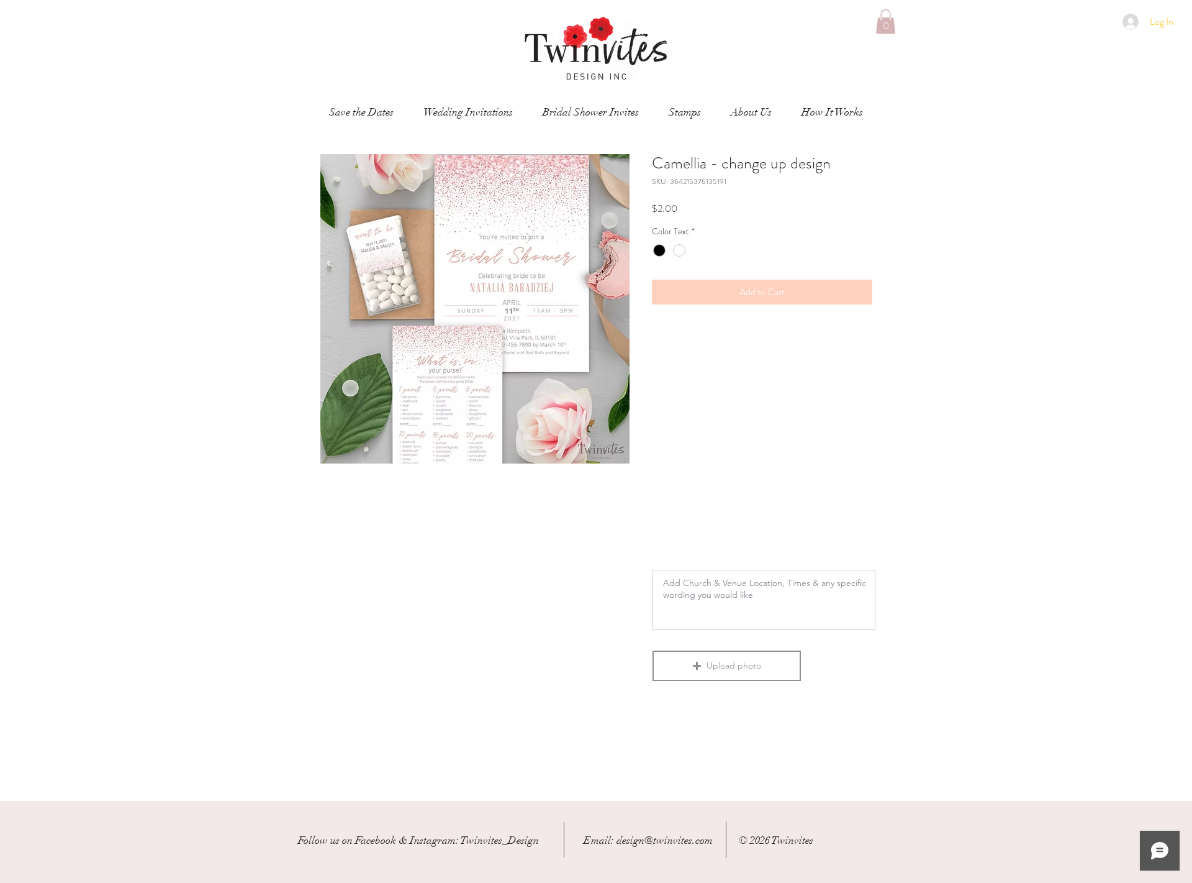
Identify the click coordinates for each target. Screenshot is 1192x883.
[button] (885, 21)
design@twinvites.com (664, 840)
